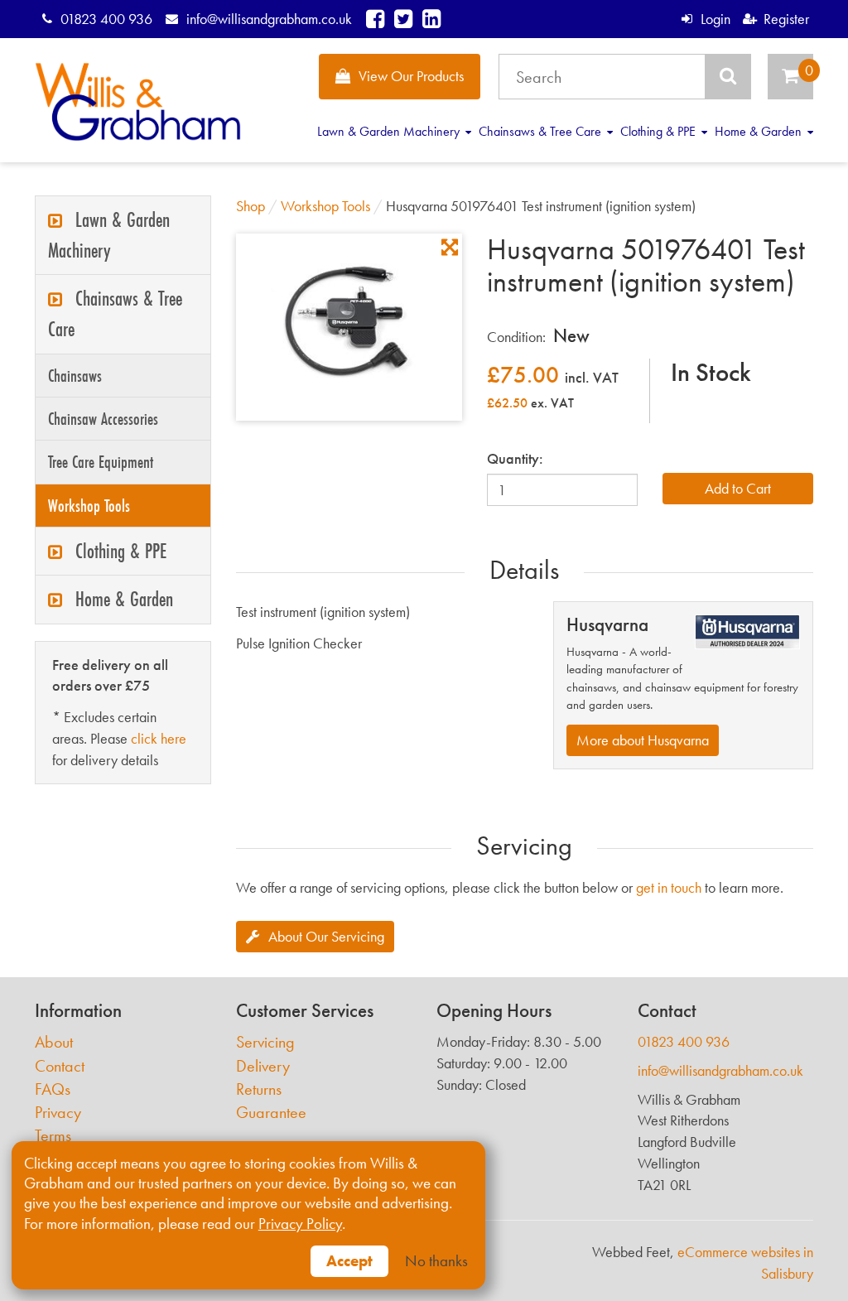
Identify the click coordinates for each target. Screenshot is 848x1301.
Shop (250, 205)
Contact (59, 1066)
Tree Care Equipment (100, 462)
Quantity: (515, 458)
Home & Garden (760, 131)
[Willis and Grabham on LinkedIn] (431, 18)
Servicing (265, 1042)
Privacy (58, 1112)
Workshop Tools (89, 506)
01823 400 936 (106, 18)
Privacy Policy (300, 1224)
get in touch (668, 887)
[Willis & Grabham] (138, 102)
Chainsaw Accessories (103, 419)
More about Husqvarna (642, 739)
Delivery (263, 1066)
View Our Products (411, 75)
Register (786, 18)
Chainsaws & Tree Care (542, 131)
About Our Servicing (326, 936)
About (54, 1042)
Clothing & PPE (659, 131)
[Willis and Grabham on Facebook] (375, 18)
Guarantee (271, 1112)
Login (715, 18)
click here (158, 738)
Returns (259, 1089)
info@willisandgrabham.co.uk (268, 18)
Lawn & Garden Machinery (390, 131)
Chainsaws (75, 376)
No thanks (436, 1261)
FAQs (52, 1089)
